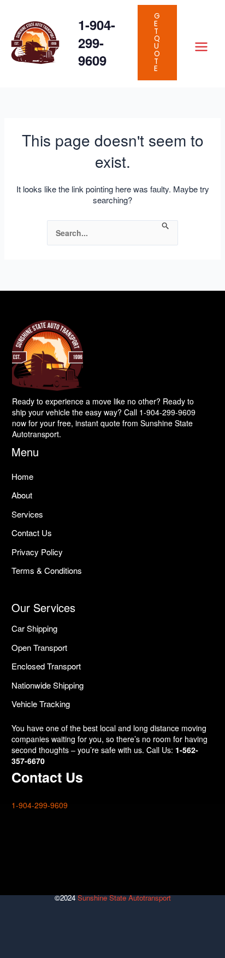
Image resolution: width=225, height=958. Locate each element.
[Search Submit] (166, 226)
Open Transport (39, 647)
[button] (157, 42)
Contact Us (31, 532)
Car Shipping (34, 628)
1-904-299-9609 (96, 42)
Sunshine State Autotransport (124, 897)
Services (27, 514)
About (21, 495)
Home (22, 476)
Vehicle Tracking (40, 703)
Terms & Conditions (46, 570)
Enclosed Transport (46, 666)
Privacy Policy (37, 551)
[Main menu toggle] (201, 46)
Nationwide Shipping (47, 685)
